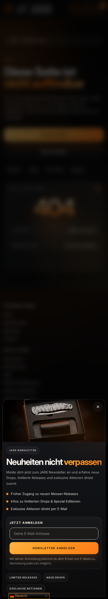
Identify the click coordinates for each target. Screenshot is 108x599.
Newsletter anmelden (54, 548)
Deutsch (20, 596)
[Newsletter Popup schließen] (98, 407)
